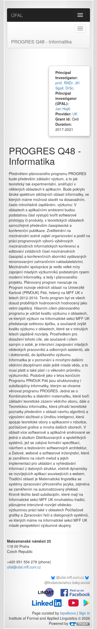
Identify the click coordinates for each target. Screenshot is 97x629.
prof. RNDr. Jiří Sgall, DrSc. (67, 85)
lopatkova (68, 613)
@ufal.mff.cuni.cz (70, 577)
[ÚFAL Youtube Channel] (71, 602)
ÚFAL (17, 15)
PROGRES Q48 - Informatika (41, 41)
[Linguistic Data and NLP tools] (48, 592)
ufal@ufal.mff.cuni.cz (24, 567)
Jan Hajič (62, 108)
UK (74, 113)
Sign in (84, 613)
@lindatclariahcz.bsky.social (67, 582)
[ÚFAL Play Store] (85, 602)
